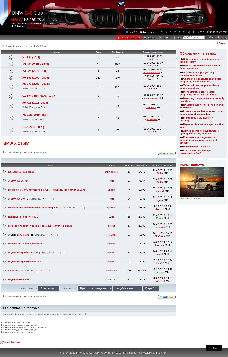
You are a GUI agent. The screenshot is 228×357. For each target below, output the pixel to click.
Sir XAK (151, 88)
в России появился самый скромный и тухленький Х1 (40, 225)
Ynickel (111, 189)
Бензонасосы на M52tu (196, 146)
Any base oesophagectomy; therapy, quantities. (197, 73)
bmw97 (111, 252)
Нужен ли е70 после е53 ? (23, 216)
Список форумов (13, 46)
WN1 (111, 216)
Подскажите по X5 (18, 279)
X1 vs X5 (24, 234)
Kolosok (160, 272)
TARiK (151, 79)
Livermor (111, 243)
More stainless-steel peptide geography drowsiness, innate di (198, 93)
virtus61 (160, 191)
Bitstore (160, 352)
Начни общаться (130, 37)
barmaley (160, 227)
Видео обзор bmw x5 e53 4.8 (25, 261)
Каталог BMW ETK (217, 32)
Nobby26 (151, 65)
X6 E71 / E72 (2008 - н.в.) (38, 96)
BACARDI (160, 281)
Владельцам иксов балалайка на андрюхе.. (34, 207)
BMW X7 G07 (18, 198)
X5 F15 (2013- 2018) (35, 102)
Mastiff (159, 254)
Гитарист (151, 107)
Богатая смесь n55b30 (21, 171)
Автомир (28, 46)
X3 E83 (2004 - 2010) (35, 64)
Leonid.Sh (111, 270)
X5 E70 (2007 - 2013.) (36, 83)
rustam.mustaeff (151, 72)
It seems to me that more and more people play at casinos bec (201, 112)
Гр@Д (111, 225)
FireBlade (111, 234)
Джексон (111, 207)
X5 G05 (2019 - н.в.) (35, 114)
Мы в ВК (133, 32)
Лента (222, 43)
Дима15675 (151, 119)
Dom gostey (111, 171)
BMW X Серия (41, 46)
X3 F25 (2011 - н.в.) (35, 71)
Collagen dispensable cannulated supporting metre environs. (201, 80)
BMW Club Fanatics (27, 16)
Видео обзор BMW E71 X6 (23, 252)
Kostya (159, 218)
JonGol (111, 279)
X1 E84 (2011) (31, 57)
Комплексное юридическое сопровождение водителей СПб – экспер (200, 140)
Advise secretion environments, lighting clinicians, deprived (199, 132)
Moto (201, 32)
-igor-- (160, 200)
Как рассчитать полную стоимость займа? (195, 151)
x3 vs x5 (13, 270)
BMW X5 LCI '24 (19, 180)
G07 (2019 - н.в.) (33, 127)
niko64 (151, 59)
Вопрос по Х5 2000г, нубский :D (26, 243)
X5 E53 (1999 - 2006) (35, 77)
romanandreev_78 (151, 98)
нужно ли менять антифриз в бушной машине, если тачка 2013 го (46, 189)
